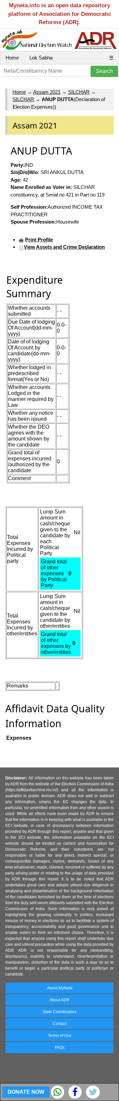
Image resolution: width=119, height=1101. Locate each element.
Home (12, 57)
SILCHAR (79, 92)
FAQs (59, 1047)
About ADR (59, 1000)
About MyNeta (59, 988)
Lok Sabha (41, 57)
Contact (59, 1023)
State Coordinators (59, 1012)
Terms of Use (59, 1035)
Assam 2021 (46, 92)
